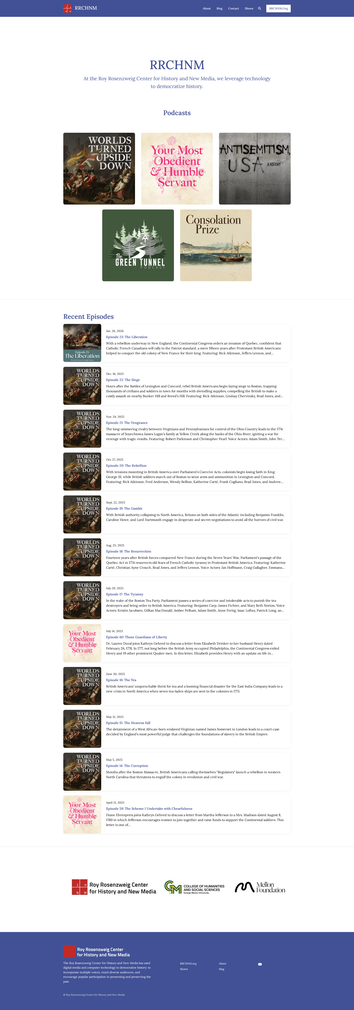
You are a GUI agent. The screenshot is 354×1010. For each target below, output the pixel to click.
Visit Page (99, 171)
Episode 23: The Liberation (127, 337)
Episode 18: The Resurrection (128, 551)
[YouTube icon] (260, 964)
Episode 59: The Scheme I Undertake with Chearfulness (149, 808)
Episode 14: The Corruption (127, 766)
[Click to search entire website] (259, 8)
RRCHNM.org (278, 8)
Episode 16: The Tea (121, 680)
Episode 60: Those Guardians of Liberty (136, 637)
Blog (219, 8)
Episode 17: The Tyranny (124, 594)
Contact (233, 8)
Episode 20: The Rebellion (126, 465)
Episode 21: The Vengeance (127, 423)
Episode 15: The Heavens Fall (128, 723)
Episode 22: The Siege (123, 380)
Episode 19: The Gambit (124, 508)
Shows (249, 8)
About (207, 8)
